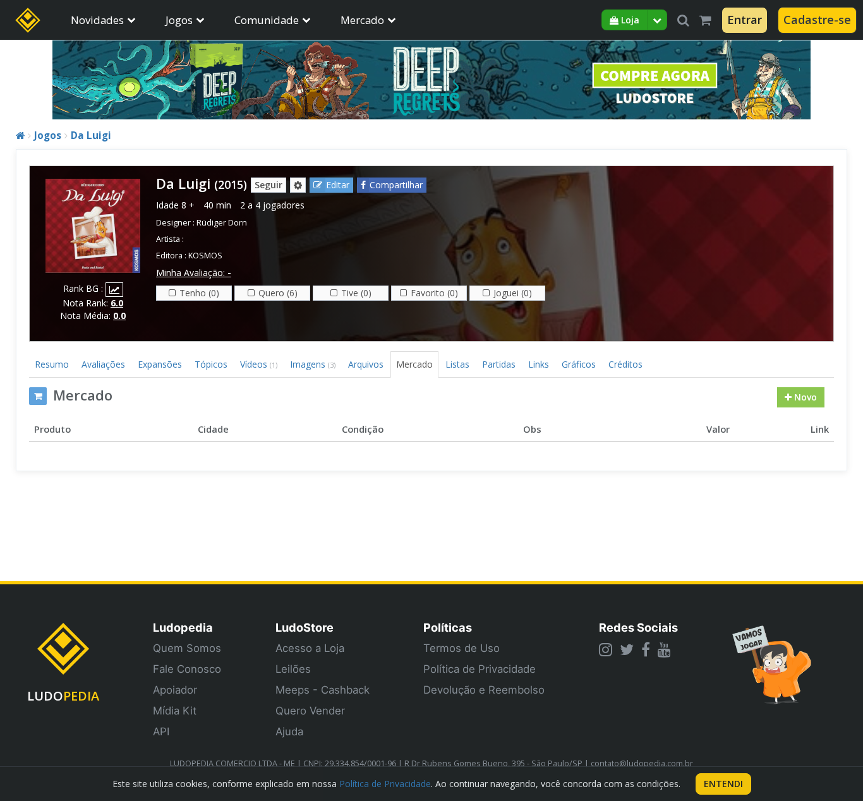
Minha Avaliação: (193, 273)
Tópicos (211, 364)
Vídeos (258, 364)
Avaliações (103, 364)
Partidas (499, 364)
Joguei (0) (512, 293)
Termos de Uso (461, 648)
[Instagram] (605, 649)
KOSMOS (205, 255)
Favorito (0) (434, 293)
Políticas (447, 627)
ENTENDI (723, 784)
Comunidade (266, 20)
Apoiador (175, 690)
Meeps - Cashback (322, 690)
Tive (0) (356, 293)
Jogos (179, 20)
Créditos (625, 364)
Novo (804, 397)
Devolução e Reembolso (484, 690)
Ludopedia (183, 627)
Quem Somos (187, 648)
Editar (337, 185)
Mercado (362, 20)
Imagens (312, 364)
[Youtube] (664, 649)
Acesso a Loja (309, 648)
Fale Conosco (187, 669)
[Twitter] (627, 649)
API (161, 731)
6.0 (117, 303)
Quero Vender (310, 710)
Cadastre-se (817, 19)
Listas (457, 364)
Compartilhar (396, 185)
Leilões (293, 669)
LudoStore (304, 627)
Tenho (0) (199, 293)
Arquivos (365, 364)
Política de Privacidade (479, 669)
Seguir (268, 185)
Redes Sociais (638, 627)
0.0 (119, 316)
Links (538, 364)
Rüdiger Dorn (221, 222)
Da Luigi (91, 135)
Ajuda (289, 731)
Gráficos (579, 364)
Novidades (97, 20)
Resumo (52, 364)
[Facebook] (645, 649)
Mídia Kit (174, 710)
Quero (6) (278, 293)
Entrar (744, 19)
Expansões (160, 364)
